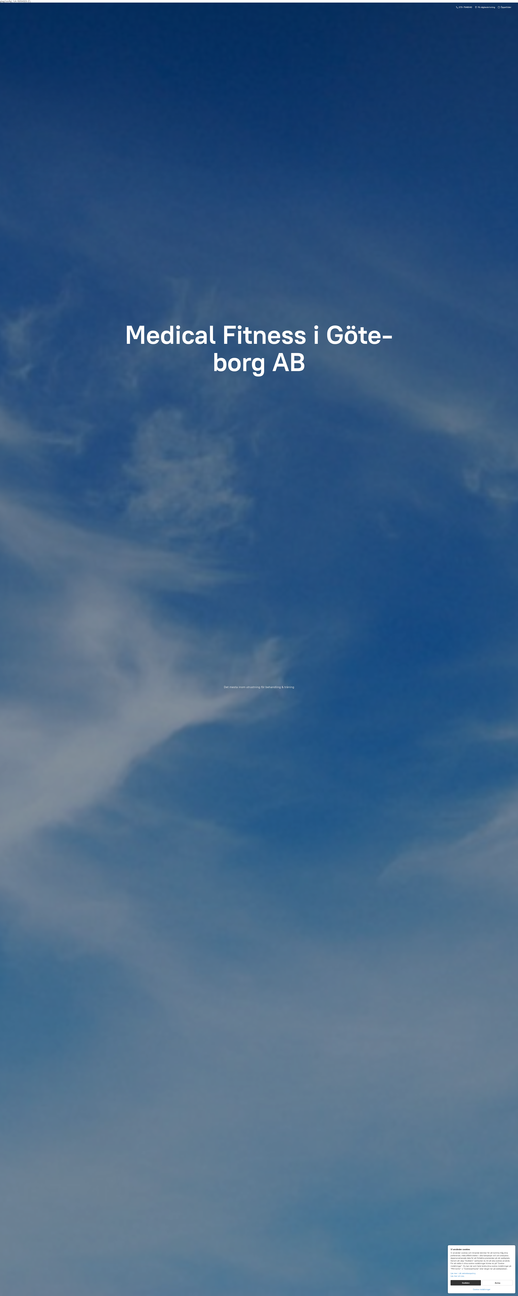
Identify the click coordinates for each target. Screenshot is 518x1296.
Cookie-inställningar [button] (481, 1289)
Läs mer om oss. (458, 1276)
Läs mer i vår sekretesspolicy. (463, 1273)
